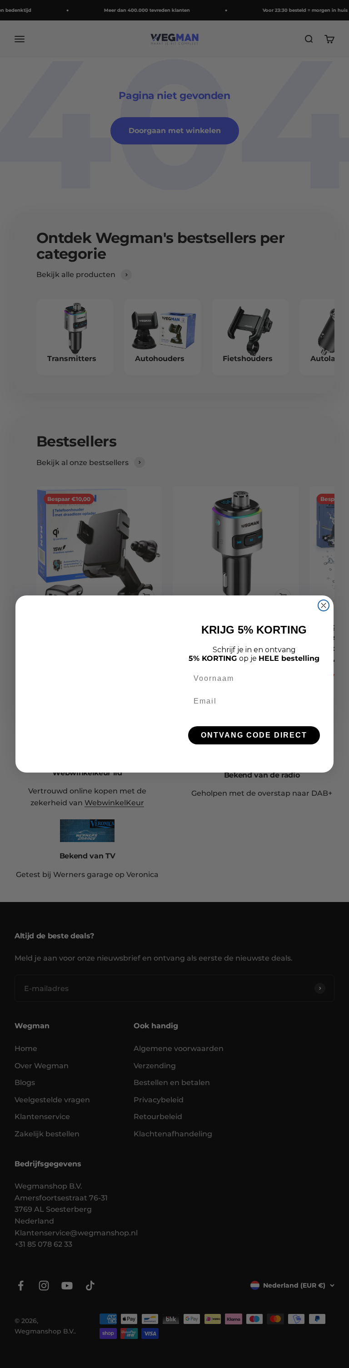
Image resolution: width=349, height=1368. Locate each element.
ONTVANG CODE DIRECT (254, 735)
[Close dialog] (323, 605)
